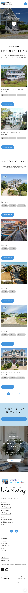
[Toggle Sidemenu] (25, 3)
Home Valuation (5, 546)
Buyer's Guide (5, 557)
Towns (3, 548)
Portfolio (4, 541)
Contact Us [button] (4, 550)
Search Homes (14, 419)
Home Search (4, 543)
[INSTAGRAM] (11, 531)
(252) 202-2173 (4, 506)
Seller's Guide (5, 560)
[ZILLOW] (16, 531)
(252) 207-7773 (4, 512)
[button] (14, 460)
